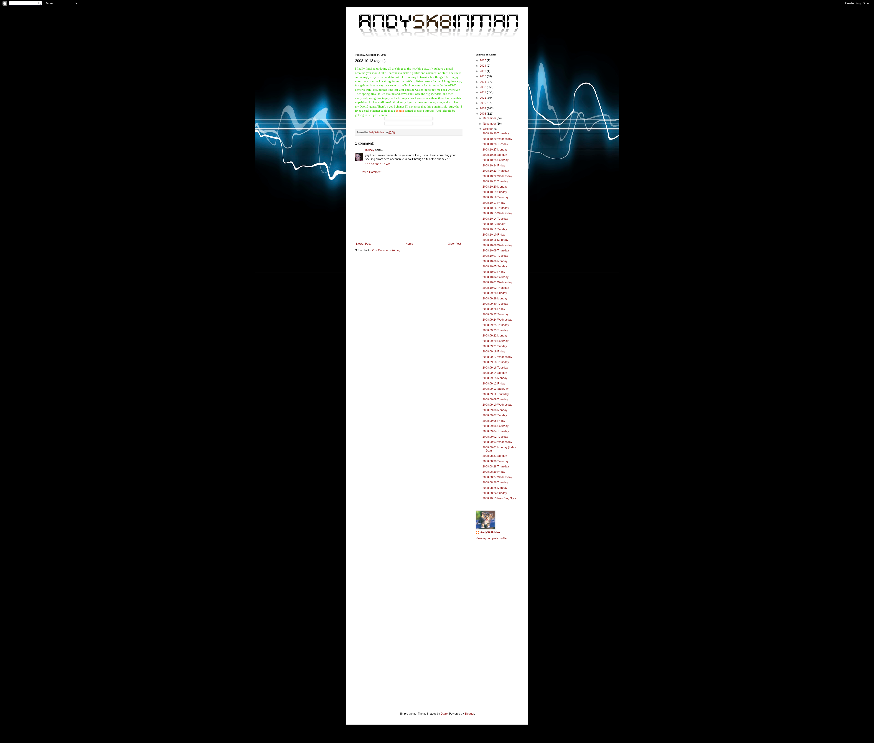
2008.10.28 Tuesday (495, 144)
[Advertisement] (408, 208)
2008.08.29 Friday (494, 471)
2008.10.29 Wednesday (497, 139)
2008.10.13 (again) (494, 224)
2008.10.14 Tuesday (495, 218)
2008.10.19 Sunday (495, 192)
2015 (483, 76)
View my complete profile (491, 538)
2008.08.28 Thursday (496, 466)
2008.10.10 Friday (494, 234)
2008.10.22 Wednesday (497, 176)
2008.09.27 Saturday (495, 314)
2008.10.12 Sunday (495, 229)
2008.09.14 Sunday (495, 372)
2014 (483, 81)
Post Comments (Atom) (386, 250)
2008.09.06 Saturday (495, 426)
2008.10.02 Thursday (496, 287)
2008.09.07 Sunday (495, 415)
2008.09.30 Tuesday (495, 303)
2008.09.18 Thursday (496, 362)
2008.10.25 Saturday (495, 160)
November (490, 123)
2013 (483, 87)
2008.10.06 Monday (495, 261)
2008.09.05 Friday (494, 420)
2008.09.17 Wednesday (497, 357)
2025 (483, 60)
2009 (483, 108)
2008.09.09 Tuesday (495, 399)
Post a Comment (371, 172)
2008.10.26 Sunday (495, 154)
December (490, 118)
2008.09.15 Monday (495, 378)
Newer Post (363, 243)
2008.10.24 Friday (494, 165)
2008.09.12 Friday (494, 383)
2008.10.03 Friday (494, 272)
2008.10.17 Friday (494, 202)
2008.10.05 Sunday (495, 266)
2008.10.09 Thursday (496, 250)
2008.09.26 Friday (494, 309)
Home (409, 243)
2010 (483, 103)
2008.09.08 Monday (495, 410)
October (488, 129)
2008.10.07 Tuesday (495, 255)
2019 (483, 71)
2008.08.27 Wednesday (497, 477)
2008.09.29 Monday (495, 298)
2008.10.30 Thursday (496, 133)
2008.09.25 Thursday (496, 325)
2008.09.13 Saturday (495, 388)
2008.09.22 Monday (495, 335)
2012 (483, 92)
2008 (483, 113)
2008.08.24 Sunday (495, 493)
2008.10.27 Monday (495, 149)
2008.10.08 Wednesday (497, 245)
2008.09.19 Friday (494, 351)
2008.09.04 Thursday (496, 431)
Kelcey (369, 150)
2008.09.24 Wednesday (497, 319)
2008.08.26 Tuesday (495, 482)
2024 (483, 65)
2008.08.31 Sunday (495, 455)
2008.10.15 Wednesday (497, 213)
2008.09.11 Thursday (496, 394)
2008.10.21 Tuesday (495, 181)
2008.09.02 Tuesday (495, 436)
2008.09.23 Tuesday (495, 330)
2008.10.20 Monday (495, 186)
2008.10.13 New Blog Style (499, 498)
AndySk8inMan (490, 532)
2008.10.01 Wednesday (497, 282)
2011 (483, 97)
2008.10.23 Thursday (496, 170)
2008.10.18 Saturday (495, 197)
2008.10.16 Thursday (496, 208)
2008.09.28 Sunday (495, 293)
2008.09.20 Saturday (495, 341)
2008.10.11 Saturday (495, 239)
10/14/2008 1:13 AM (377, 164)
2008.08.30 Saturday (495, 461)
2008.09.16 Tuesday (495, 367)
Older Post (454, 243)
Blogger (469, 713)
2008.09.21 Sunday (495, 346)
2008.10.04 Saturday (495, 277)
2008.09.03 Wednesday (497, 442)
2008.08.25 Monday (495, 487)
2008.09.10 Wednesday (497, 404)
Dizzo (444, 713)
